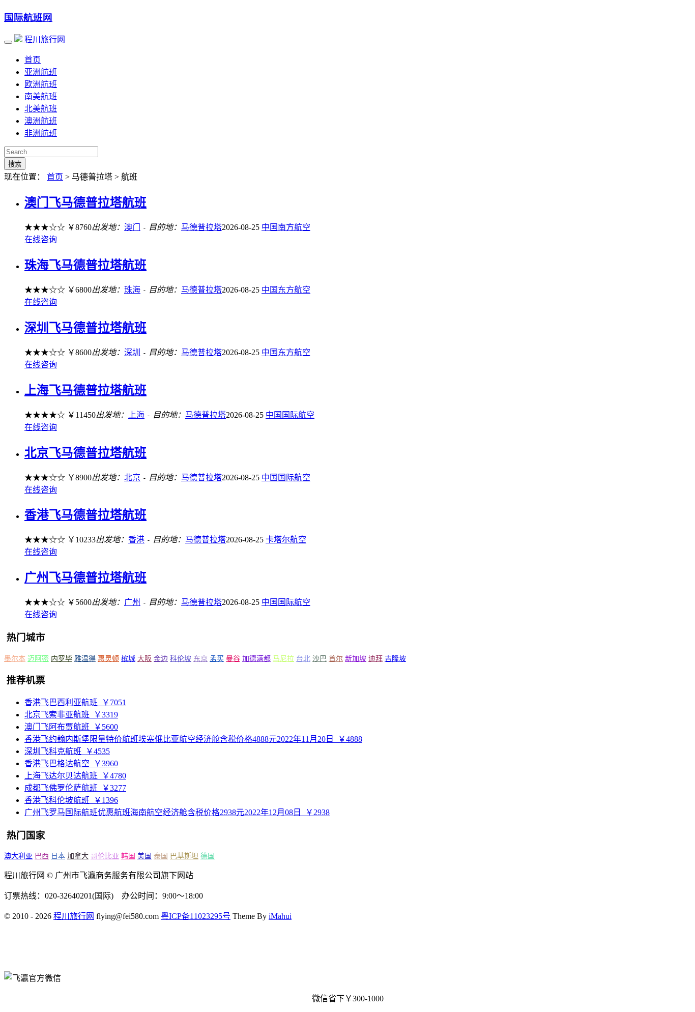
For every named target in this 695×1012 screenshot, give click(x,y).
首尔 (336, 658)
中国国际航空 (290, 415)
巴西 (42, 856)
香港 (136, 539)
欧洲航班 (40, 84)
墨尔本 (14, 658)
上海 (136, 415)
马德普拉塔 (201, 227)
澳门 (132, 227)
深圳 (132, 352)
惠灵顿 (108, 658)
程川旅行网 (43, 39)
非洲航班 (40, 133)
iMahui (280, 916)
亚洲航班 (40, 72)
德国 (207, 856)
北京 (132, 477)
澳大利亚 (18, 856)
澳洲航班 (40, 121)
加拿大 (78, 856)
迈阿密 (38, 658)
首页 (32, 59)
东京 (200, 658)
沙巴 (319, 658)
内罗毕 (61, 658)
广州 (132, 602)
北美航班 (40, 108)
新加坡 (355, 658)
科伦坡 (180, 658)
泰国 (161, 856)
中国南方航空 (286, 227)
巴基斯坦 (184, 856)
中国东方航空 (286, 289)
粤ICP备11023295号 (195, 916)
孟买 (217, 658)
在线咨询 (40, 239)
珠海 (132, 289)
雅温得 (85, 658)
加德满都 (256, 658)
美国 (144, 856)
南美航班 (40, 96)
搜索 (14, 164)
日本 (58, 856)
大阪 (144, 658)
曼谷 (233, 658)
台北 (303, 658)
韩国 (128, 856)
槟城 (128, 658)
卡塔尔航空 (286, 539)
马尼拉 (283, 658)
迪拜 (375, 658)
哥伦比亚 (105, 856)
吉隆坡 (395, 658)
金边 (161, 658)
